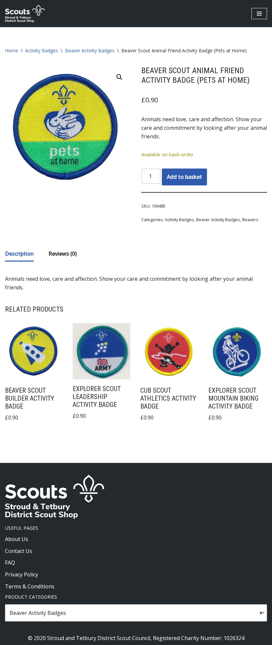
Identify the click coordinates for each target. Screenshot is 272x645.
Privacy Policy (21, 574)
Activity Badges (41, 50)
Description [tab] (19, 253)
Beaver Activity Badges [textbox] (136, 613)
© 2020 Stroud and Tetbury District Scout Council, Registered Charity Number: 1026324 (136, 638)
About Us (16, 539)
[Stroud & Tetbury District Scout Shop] (25, 14)
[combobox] (136, 612)
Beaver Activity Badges (89, 50)
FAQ (10, 562)
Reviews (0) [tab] (62, 253)
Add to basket (184, 176)
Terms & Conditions (29, 586)
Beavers (250, 220)
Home (11, 50)
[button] (119, 77)
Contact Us (18, 551)
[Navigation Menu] (259, 13)
